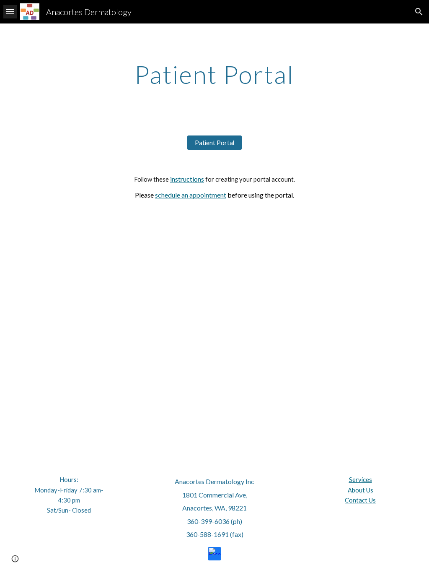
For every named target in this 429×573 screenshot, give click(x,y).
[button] (10, 11)
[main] (214, 74)
